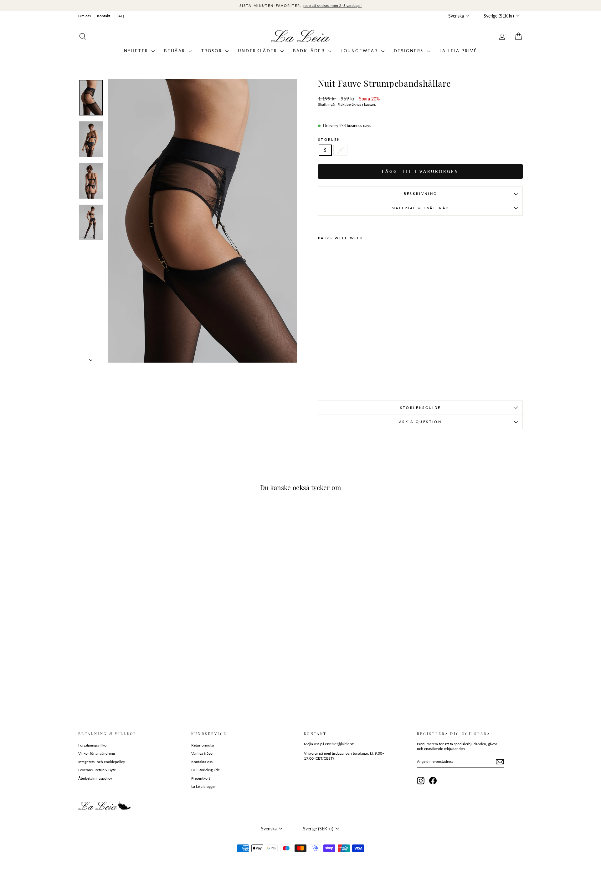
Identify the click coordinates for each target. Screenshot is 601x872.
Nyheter (137, 50)
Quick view (131, 658)
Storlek (329, 139)
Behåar (175, 50)
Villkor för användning (96, 753)
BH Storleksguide (205, 769)
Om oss (84, 15)
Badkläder (309, 50)
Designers (409, 50)
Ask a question (420, 422)
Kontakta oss (202, 761)
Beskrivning (420, 193)
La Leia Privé (458, 50)
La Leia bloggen (204, 786)
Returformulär (202, 745)
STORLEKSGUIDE (420, 407)
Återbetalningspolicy (95, 778)
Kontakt (103, 15)
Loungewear (360, 50)
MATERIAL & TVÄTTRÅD (420, 208)
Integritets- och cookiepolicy (101, 761)
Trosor (212, 50)
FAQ (120, 15)
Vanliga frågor (202, 753)
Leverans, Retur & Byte (97, 769)
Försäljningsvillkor (93, 745)
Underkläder (258, 50)
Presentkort (200, 778)
